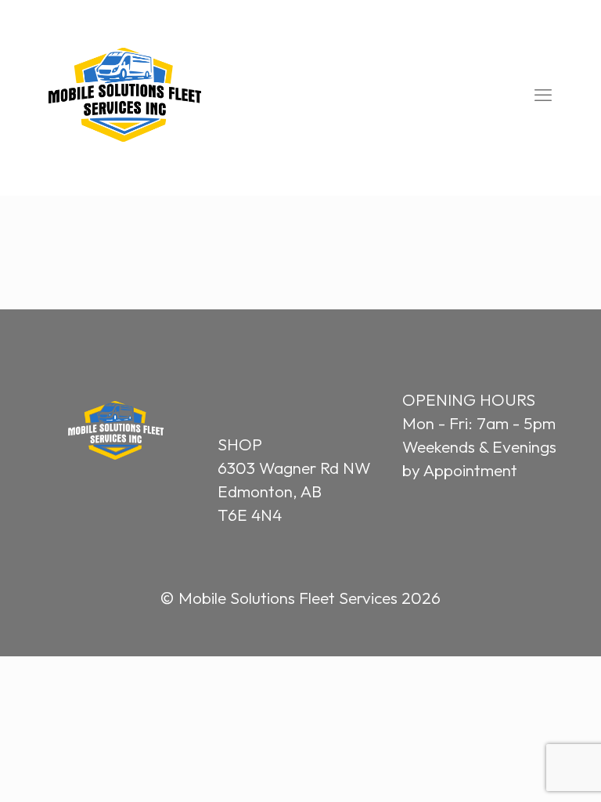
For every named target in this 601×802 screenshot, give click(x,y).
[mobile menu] (543, 94)
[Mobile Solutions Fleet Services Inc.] (125, 95)
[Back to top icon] (524, 768)
